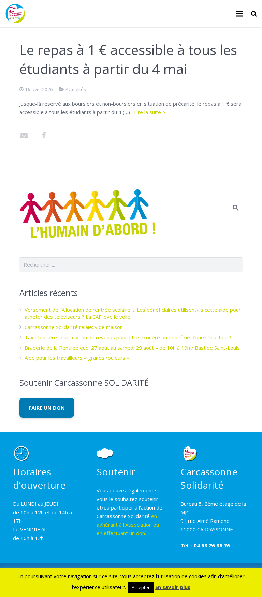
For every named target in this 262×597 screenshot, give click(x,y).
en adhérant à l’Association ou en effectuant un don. (128, 525)
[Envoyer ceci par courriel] (26, 135)
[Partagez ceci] (41, 135)
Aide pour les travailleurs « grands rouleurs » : (78, 357)
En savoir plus (172, 587)
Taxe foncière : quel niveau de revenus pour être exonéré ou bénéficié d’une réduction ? (128, 337)
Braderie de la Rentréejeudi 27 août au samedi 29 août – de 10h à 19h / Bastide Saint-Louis (132, 347)
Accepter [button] (141, 587)
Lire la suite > (149, 112)
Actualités (76, 89)
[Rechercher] (254, 13)
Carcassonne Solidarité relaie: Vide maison (74, 327)
